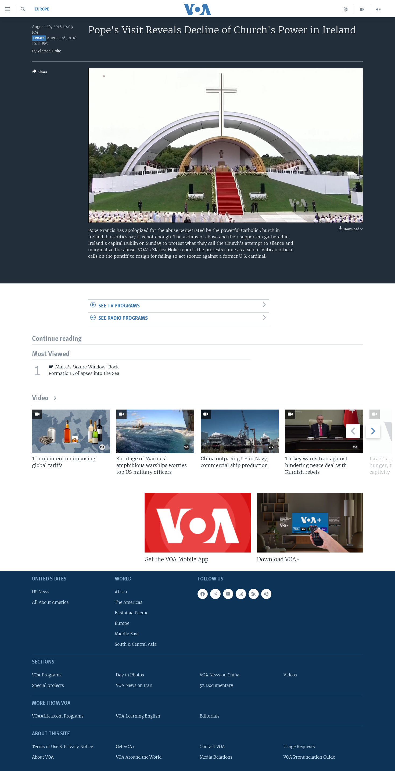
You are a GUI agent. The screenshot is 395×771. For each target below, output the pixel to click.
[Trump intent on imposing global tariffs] (71, 431)
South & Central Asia (136, 644)
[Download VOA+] (310, 523)
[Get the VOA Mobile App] (198, 523)
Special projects (48, 685)
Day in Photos (130, 674)
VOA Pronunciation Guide (309, 757)
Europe (42, 9)
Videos (290, 674)
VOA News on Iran (134, 685)
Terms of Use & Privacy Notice (62, 746)
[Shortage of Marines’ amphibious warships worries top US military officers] (155, 431)
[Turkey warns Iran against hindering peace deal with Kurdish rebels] (324, 431)
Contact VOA (212, 746)
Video (40, 398)
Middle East (127, 633)
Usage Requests (299, 746)
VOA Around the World (139, 757)
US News (40, 591)
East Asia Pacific (131, 612)
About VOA (43, 757)
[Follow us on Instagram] (241, 594)
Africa (121, 591)
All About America (50, 602)
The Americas (128, 602)
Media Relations (216, 757)
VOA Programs (47, 674)
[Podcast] (266, 594)
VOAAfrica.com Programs (58, 716)
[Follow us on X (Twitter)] (215, 594)
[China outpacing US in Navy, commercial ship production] (240, 431)
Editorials (210, 716)
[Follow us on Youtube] (228, 594)
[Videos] (362, 9)
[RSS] (254, 594)
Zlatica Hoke (49, 51)
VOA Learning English (138, 716)
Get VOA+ (125, 746)
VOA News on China (219, 674)
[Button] (39, 73)
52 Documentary (216, 685)
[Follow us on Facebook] (203, 594)
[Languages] (345, 9)
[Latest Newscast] (378, 9)
